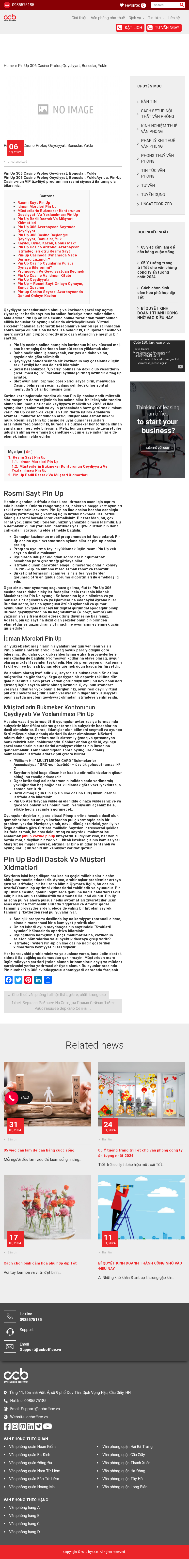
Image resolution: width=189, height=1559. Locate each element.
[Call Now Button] (11, 1098)
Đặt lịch (133, 27)
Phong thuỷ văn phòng (157, 158)
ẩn (28, 451)
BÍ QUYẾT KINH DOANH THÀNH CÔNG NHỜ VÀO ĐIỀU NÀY (157, 313)
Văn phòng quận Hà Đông (123, 1471)
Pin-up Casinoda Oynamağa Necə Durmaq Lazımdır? (47, 257)
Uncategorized (17, 161)
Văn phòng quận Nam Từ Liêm (34, 1471)
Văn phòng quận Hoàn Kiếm (32, 1446)
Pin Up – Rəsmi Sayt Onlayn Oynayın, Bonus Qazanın (50, 285)
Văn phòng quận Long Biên (124, 1487)
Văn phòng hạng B (24, 1515)
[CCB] (10, 17)
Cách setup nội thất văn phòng (157, 114)
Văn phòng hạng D (24, 1532)
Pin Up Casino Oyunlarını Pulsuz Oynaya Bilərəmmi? (45, 265)
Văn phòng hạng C (24, 1523)
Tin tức (155, 17)
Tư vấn (148, 185)
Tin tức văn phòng (153, 173)
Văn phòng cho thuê (108, 17)
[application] (157, 356)
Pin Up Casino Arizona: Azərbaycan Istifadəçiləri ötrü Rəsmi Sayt (48, 249)
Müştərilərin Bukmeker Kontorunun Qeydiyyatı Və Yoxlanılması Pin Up (48, 213)
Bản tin (149, 101)
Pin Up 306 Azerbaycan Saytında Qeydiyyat (46, 229)
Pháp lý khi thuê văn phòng (158, 143)
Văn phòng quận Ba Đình (29, 1454)
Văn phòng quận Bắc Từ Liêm (34, 1478)
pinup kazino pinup (38, 836)
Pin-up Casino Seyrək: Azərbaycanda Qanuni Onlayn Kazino (50, 294)
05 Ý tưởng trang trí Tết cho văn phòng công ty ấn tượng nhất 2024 (157, 270)
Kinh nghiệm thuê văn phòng (159, 129)
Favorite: (133, 5)
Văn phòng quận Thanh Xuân (126, 1463)
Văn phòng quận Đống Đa (30, 1463)
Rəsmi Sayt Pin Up (33, 202)
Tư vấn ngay (167, 27)
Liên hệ (174, 17)
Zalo (24, 1097)
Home (9, 65)
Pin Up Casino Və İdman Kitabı (44, 275)
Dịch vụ (135, 17)
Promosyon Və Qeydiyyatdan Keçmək (50, 271)
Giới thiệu (79, 17)
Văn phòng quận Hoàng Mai (32, 1487)
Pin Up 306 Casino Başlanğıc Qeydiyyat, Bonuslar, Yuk (42, 237)
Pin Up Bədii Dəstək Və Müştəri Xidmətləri (45, 221)
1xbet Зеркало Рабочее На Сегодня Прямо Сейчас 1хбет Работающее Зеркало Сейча (63, 1005)
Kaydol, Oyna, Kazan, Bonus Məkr (46, 243)
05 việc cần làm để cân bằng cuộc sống (156, 249)
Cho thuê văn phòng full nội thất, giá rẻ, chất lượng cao (56, 994)
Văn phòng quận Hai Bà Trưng (127, 1446)
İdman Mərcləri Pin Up (37, 206)
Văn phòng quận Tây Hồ (122, 1478)
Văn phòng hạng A (24, 1507)
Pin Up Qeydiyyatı (33, 279)
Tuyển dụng (153, 194)
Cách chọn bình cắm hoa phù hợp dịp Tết (156, 293)
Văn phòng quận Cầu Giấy (123, 1454)
